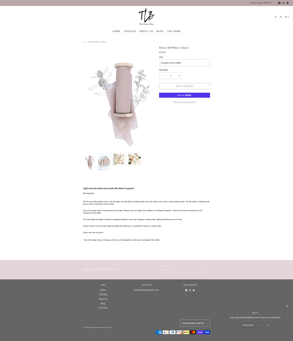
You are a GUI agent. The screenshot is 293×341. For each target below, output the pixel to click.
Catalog (130, 31)
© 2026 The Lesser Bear (90, 327)
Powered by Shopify (105, 327)
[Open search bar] (276, 17)
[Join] (207, 270)
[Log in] (280, 17)
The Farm (173, 31)
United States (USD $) (261, 3)
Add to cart (184, 86)
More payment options (184, 101)
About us (146, 31)
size (161, 56)
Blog (160, 31)
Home (116, 31)
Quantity (163, 69)
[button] (89, 161)
